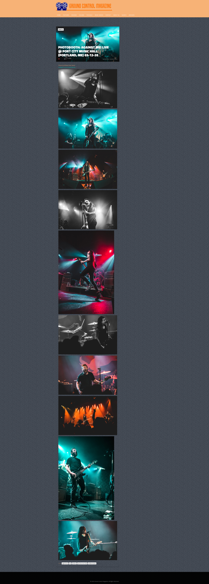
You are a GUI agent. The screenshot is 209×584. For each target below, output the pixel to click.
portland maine (92, 563)
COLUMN (81, 15)
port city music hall (82, 563)
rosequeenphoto (71, 67)
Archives (131, 15)
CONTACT (108, 15)
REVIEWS (74, 15)
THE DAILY (89, 15)
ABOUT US (116, 15)
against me (65, 563)
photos (74, 563)
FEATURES (66, 15)
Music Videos (99, 15)
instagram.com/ (62, 67)
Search (124, 15)
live (70, 563)
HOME (59, 15)
